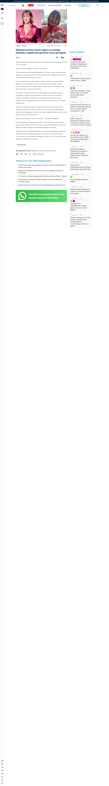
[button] (76, 5)
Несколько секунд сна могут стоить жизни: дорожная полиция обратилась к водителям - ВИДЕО (30, 1)
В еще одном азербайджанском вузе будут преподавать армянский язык (80, 167)
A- (57, 57)
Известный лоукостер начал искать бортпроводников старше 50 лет (42, 185)
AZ (2, 5)
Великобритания (21, 144)
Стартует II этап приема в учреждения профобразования (75, 1)
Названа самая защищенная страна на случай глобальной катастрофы (80, 191)
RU (2, 9)
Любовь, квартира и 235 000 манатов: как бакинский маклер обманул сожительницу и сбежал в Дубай (80, 222)
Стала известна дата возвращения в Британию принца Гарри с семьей (42, 176)
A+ (62, 57)
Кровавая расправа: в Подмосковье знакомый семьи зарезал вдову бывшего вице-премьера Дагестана (79, 153)
